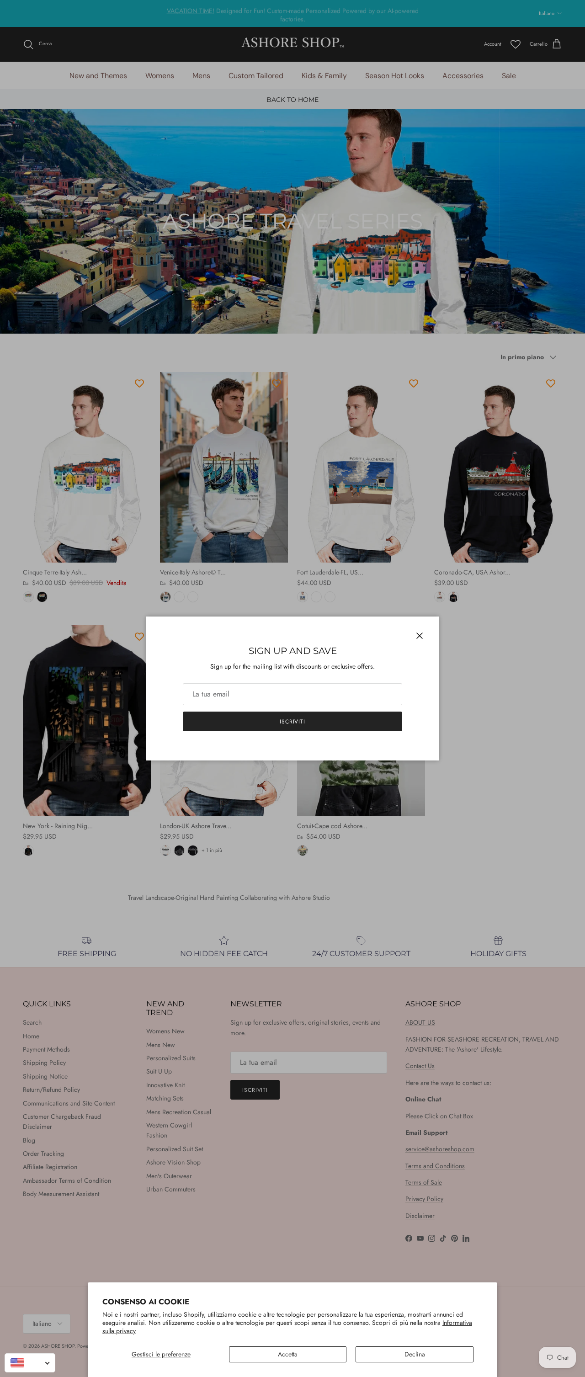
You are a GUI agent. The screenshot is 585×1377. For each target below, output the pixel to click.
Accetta (288, 1354)
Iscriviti (293, 722)
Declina (414, 1354)
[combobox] (30, 1362)
